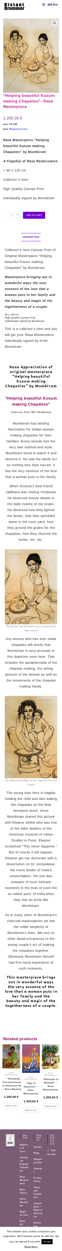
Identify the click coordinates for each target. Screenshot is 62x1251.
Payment (38, 1170)
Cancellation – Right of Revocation (38, 1210)
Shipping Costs (18, 129)
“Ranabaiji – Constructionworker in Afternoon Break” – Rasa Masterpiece (14, 1083)
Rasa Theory (23, 1191)
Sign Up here (51, 1152)
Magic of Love (24, 1213)
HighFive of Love (24, 1148)
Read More (31, 1246)
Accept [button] (47, 1241)
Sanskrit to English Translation (24, 1164)
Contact (38, 1147)
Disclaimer (37, 1224)
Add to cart (34, 215)
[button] (54, 22)
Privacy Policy (38, 1179)
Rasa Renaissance (24, 1180)
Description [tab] (31, 237)
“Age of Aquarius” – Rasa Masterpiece (31, 1088)
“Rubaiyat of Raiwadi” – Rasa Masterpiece (50, 1084)
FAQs (36, 1153)
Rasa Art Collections (24, 1226)
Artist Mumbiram (24, 1202)
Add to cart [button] (11, 1106)
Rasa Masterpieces (11, 1074)
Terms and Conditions (38, 1192)
